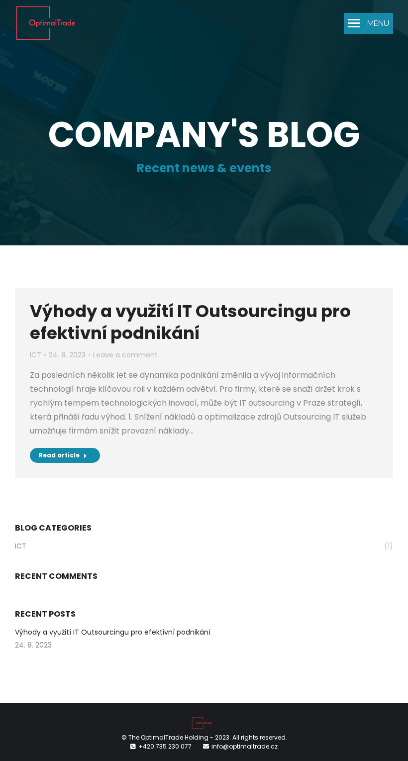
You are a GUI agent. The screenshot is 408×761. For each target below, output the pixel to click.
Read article (59, 455)
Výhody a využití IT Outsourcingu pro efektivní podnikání (190, 322)
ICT (35, 355)
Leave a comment (125, 355)
